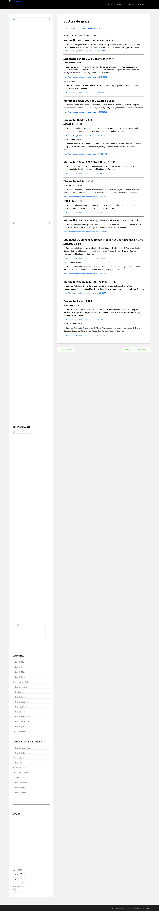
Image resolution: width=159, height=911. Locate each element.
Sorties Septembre (20, 793)
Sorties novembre (20, 687)
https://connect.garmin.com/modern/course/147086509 (85, 231)
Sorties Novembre (20, 707)
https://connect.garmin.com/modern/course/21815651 (85, 135)
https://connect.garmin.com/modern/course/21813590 (85, 77)
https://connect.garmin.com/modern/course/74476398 (85, 173)
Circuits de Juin (18, 758)
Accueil (111, 4)
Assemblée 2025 (19, 778)
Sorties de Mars (19, 672)
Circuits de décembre (21, 773)
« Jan (14, 892)
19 (25, 883)
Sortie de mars (18, 692)
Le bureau (131, 4)
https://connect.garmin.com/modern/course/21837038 (85, 274)
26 (25, 886)
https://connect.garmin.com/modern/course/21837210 (85, 319)
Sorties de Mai (18, 662)
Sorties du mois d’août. (22, 748)
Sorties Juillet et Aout (21, 722)
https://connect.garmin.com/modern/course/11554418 (85, 154)
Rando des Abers (19, 768)
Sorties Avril (17, 667)
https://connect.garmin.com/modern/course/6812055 (84, 293)
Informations (93, 28)
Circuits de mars (19, 732)
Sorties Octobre (19, 712)
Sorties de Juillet (19, 753)
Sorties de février (19, 677)
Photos (141, 4)
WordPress (146, 908)
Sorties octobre (19, 788)
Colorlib (129, 908)
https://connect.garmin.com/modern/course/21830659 (85, 258)
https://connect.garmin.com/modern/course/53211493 (85, 335)
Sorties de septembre (21, 717)
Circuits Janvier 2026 (21, 682)
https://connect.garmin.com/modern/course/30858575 (85, 92)
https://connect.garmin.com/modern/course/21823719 (85, 212)
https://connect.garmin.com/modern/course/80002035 (85, 112)
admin (82, 28)
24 (21, 886)
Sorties (101, 28)
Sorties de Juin (18, 727)
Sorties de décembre (21, 702)
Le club (120, 4)
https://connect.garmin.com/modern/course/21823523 (85, 197)
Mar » (20, 892)
